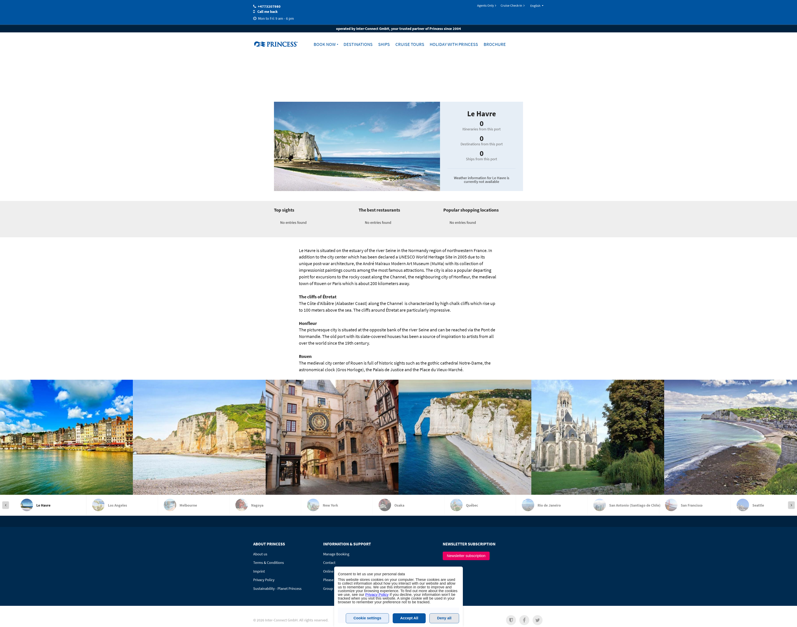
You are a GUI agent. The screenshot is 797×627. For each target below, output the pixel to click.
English (535, 5)
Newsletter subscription (466, 556)
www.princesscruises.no (279, 44)
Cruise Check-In (511, 5)
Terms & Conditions (268, 562)
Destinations (358, 44)
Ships (384, 44)
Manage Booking (336, 554)
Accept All (409, 618)
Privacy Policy (377, 595)
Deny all (444, 618)
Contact (329, 562)
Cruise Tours (409, 44)
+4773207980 (269, 6)
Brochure (495, 44)
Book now (325, 44)
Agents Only (485, 5)
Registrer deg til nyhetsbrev (497, 623)
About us (260, 554)
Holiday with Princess (454, 44)
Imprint (259, 571)
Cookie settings (367, 618)
